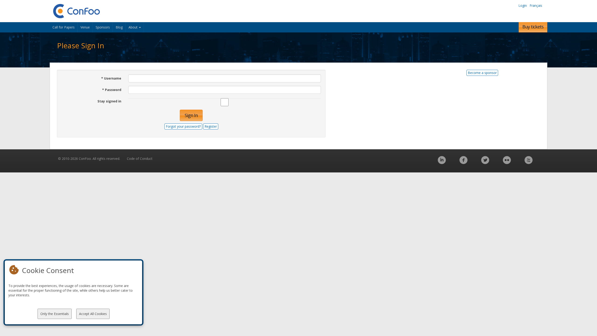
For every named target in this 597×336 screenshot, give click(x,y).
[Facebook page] (463, 162)
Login (522, 5)
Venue (85, 27)
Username (111, 78)
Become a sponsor (482, 72)
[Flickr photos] (506, 162)
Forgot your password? (183, 126)
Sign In (191, 115)
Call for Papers (63, 27)
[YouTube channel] (528, 162)
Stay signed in (109, 101)
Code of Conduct (140, 158)
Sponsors (103, 27)
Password (111, 90)
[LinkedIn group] (441, 162)
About (133, 27)
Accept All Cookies (93, 314)
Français (536, 5)
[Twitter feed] (485, 162)
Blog (119, 27)
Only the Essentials (54, 314)
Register (211, 126)
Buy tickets (533, 27)
